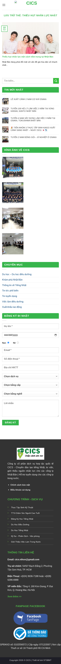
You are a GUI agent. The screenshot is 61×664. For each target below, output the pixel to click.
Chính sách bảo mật (20, 485)
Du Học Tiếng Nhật (19, 530)
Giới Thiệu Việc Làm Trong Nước (26, 542)
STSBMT (47, 660)
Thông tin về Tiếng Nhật (14, 285)
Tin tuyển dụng (9, 296)
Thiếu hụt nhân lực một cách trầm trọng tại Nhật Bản (27, 57)
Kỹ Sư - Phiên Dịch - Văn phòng (25, 536)
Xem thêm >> (14, 596)
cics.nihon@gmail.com (27, 559)
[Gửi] (56, 81)
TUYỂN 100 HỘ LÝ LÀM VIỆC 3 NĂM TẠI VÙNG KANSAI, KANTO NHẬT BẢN (32, 109)
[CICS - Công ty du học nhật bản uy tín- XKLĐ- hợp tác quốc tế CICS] (30, 5)
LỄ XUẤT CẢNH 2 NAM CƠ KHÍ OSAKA (28, 99)
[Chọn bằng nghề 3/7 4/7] (30, 395)
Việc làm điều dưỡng (12, 301)
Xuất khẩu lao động (12, 307)
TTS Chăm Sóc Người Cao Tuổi (25, 513)
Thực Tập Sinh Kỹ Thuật (22, 507)
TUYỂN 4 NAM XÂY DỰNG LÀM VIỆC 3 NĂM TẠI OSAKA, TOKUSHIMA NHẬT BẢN (33, 119)
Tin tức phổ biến (10, 290)
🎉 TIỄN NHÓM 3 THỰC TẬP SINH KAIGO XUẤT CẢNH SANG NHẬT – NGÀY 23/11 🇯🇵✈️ (33, 128)
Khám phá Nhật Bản (12, 280)
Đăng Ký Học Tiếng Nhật (22, 519)
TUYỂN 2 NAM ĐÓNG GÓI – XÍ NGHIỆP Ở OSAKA (33, 137)
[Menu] (4, 4)
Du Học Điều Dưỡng (20, 524)
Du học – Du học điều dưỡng (16, 274)
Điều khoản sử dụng (20, 490)
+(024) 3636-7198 (29, 576)
